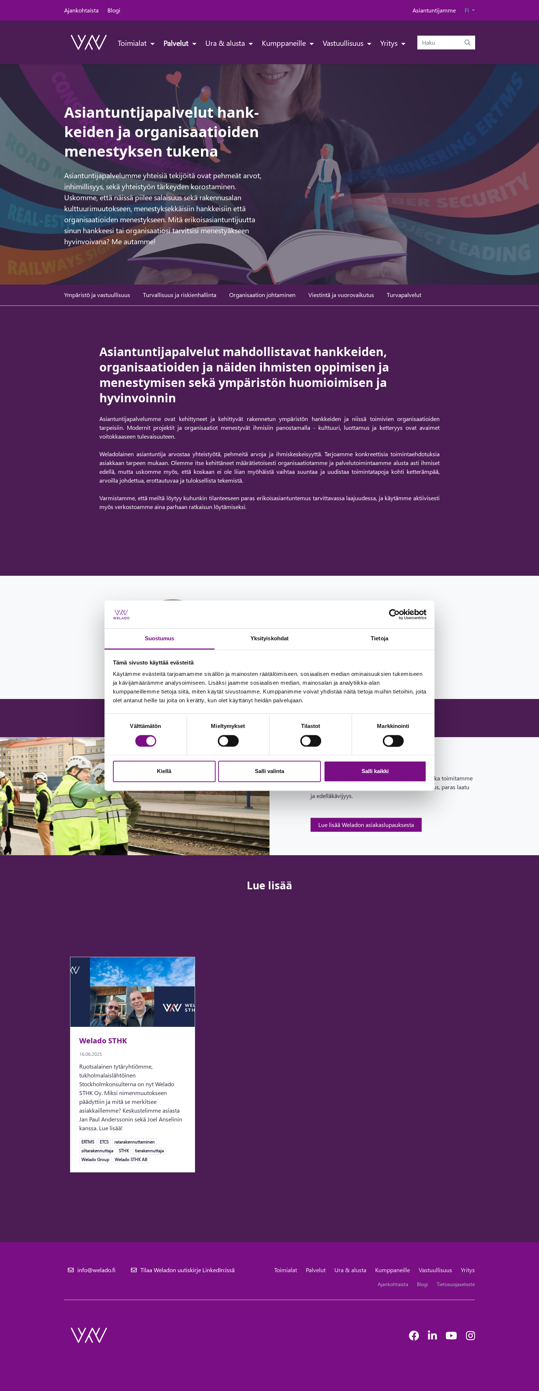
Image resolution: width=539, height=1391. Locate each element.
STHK (123, 1150)
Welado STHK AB (130, 1159)
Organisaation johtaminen (262, 295)
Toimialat (133, 42)
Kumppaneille (285, 42)
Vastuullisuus (344, 42)
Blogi (113, 10)
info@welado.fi (96, 1270)
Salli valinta (269, 771)
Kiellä (164, 771)
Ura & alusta (226, 42)
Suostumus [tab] (160, 639)
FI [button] (467, 10)
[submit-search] (467, 43)
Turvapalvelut (404, 295)
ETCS (104, 1142)
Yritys (389, 42)
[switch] (228, 741)
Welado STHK (103, 1041)
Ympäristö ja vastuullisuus (97, 295)
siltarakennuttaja (97, 1150)
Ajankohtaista (81, 10)
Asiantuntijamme (434, 10)
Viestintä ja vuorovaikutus (341, 295)
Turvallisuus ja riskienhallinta (179, 295)
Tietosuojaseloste (456, 1284)
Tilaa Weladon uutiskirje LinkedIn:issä (187, 1270)
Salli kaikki (375, 771)
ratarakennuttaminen (134, 1142)
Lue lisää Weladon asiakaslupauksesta (366, 824)
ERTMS (87, 1142)
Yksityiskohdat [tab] (269, 639)
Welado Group (95, 1159)
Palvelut (177, 42)
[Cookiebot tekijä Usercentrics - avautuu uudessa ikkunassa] (394, 614)
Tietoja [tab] (379, 639)
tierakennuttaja (149, 1150)
